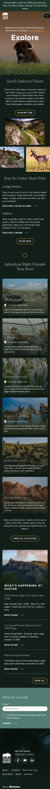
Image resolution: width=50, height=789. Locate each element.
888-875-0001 (24, 754)
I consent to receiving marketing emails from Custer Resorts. (26, 716)
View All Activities (25, 538)
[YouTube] (25, 760)
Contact (28, 774)
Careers (16, 770)
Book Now (25, 241)
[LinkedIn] (32, 760)
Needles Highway (15, 376)
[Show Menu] (46, 16)
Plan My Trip (25, 112)
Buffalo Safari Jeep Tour (20, 300)
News (18, 774)
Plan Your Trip (30, 770)
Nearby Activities (15, 497)
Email (5, 704)
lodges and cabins (24, 92)
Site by (5, 787)
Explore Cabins (12, 232)
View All (40, 680)
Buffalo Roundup (15, 460)
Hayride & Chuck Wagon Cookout (20, 335)
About (5, 770)
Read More (11, 615)
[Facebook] (18, 760)
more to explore (36, 30)
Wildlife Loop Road (16, 416)
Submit (7, 723)
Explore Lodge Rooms (16, 206)
